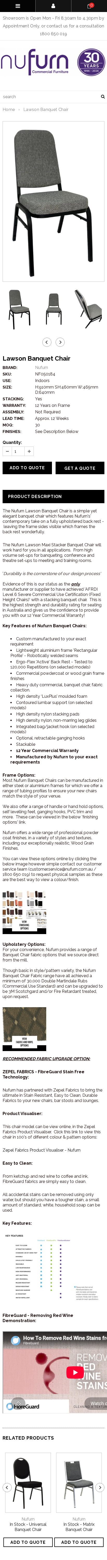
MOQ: (8, 425)
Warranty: (14, 405)
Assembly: (13, 412)
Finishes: (12, 431)
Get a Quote (80, 468)
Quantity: (12, 442)
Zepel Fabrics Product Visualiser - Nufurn (42, 1150)
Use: (7, 380)
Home (9, 109)
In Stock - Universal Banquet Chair (28, 1527)
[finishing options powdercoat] (24, 1028)
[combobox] (53, 97)
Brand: (10, 367)
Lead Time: (13, 418)
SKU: (7, 374)
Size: (7, 387)
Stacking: (13, 399)
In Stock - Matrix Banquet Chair (79, 1527)
